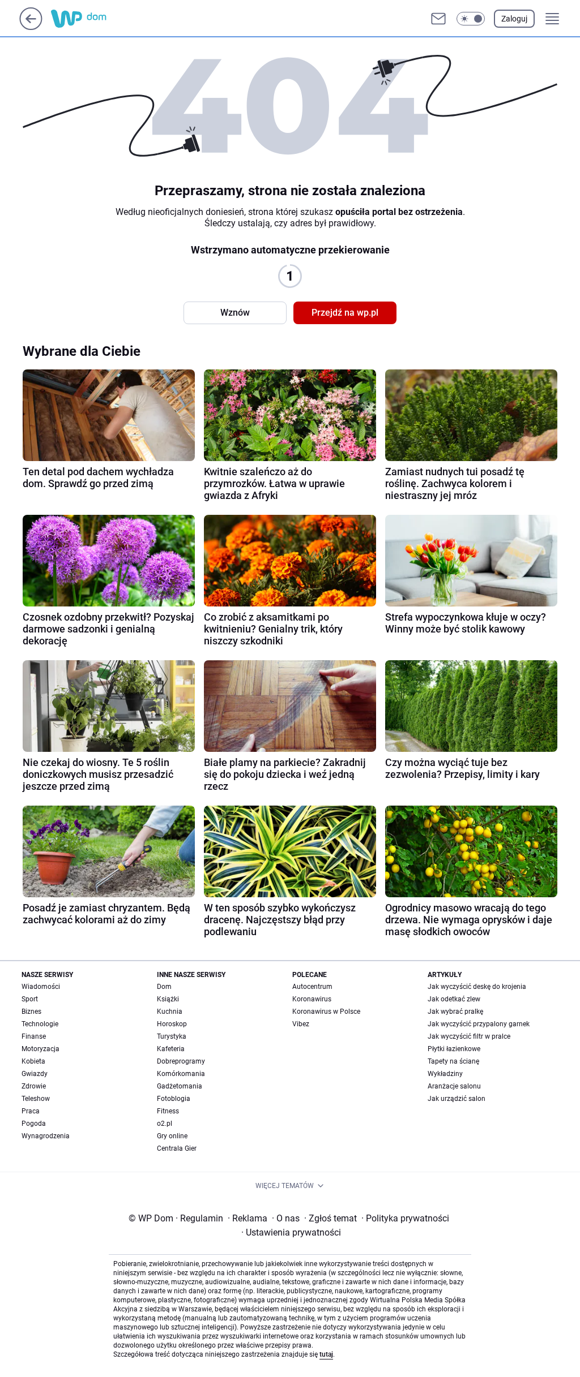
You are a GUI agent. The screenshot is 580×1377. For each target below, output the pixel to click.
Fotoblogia (173, 1099)
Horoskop (172, 1024)
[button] (471, 18)
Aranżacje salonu (454, 1086)
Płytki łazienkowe (454, 1049)
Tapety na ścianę (453, 1061)
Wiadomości (41, 987)
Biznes (31, 1011)
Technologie (40, 1024)
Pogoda (34, 1124)
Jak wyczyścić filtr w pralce (469, 1036)
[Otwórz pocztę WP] (438, 19)
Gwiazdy (35, 1074)
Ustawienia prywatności (291, 1232)
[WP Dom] (102, 19)
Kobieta (33, 1061)
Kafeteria (171, 1049)
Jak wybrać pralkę (455, 1011)
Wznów (235, 312)
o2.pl (164, 1124)
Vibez (300, 1024)
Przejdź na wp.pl (345, 312)
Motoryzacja (40, 1049)
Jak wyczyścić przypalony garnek (479, 1024)
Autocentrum (312, 987)
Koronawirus (311, 999)
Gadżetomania (179, 1086)
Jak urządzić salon (456, 1099)
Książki (168, 999)
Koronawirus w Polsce (326, 1011)
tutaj (326, 1354)
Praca (31, 1111)
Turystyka (171, 1036)
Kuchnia (169, 1011)
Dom (164, 987)
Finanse (34, 1036)
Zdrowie (34, 1086)
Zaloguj (514, 18)
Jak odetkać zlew (454, 999)
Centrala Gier (177, 1148)
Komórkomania (181, 1074)
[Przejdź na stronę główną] (30, 26)
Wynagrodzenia (46, 1136)
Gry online (172, 1136)
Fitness (168, 1111)
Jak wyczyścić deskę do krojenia (477, 987)
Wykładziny (445, 1074)
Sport (30, 999)
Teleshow (36, 1099)
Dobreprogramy (181, 1061)
